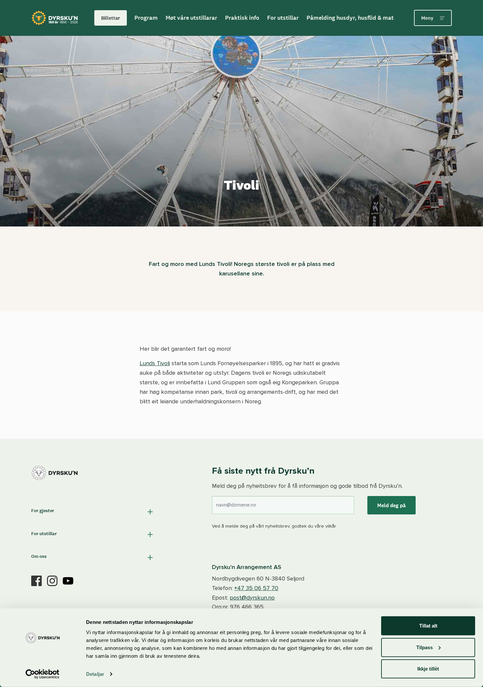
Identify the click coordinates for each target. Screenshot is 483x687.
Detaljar (95, 674)
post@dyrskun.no (252, 597)
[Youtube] (68, 580)
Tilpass (424, 647)
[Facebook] (36, 580)
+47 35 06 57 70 (256, 588)
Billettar (110, 18)
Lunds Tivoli (155, 363)
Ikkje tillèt (428, 669)
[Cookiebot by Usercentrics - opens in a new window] (42, 674)
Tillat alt (428, 625)
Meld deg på (391, 505)
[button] (92, 511)
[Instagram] (52, 580)
